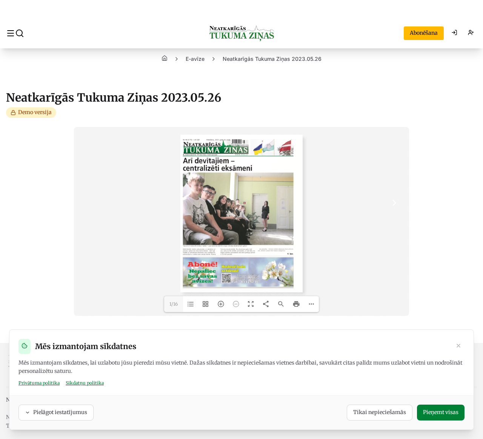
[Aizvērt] (458, 346)
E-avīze (195, 59)
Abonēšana (424, 32)
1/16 (173, 304)
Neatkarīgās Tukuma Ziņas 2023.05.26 (272, 59)
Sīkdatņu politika (85, 383)
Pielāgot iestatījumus (60, 412)
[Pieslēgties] (454, 33)
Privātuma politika (39, 383)
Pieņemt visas (440, 412)
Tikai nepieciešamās (379, 412)
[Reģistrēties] (471, 33)
